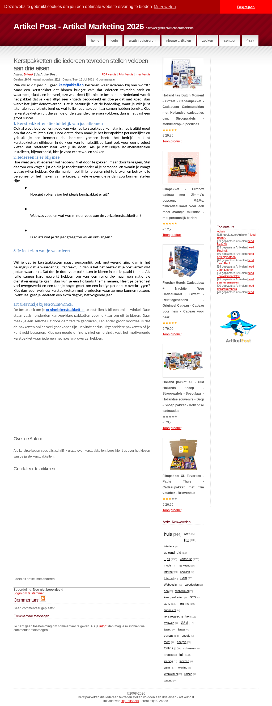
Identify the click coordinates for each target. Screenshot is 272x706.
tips (186, 540)
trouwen (169, 622)
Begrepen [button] (246, 7)
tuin (182, 655)
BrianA (221, 237)
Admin (221, 231)
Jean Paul (223, 263)
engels (186, 635)
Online (168, 648)
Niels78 (222, 244)
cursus (168, 635)
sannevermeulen (228, 282)
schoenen (189, 648)
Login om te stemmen (29, 593)
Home (95, 41)
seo (166, 591)
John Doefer (225, 269)
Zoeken (207, 41)
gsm (167, 667)
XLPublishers (130, 701)
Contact (229, 41)
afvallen (185, 571)
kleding (168, 661)
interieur (169, 546)
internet (168, 571)
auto (167, 604)
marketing (184, 565)
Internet (169, 578)
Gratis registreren (142, 41)
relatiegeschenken (177, 616)
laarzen (184, 661)
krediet (168, 654)
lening (167, 629)
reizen (188, 673)
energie (181, 642)
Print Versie (125, 74)
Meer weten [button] (165, 7)
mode (167, 565)
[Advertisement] (82, 385)
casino (168, 680)
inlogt (103, 626)
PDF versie (108, 74)
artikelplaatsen (226, 257)
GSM (184, 623)
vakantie (186, 559)
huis (168, 534)
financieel (170, 610)
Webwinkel (171, 673)
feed (253, 234)
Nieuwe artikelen (178, 41)
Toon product (172, 141)
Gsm (183, 578)
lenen (181, 629)
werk (187, 533)
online (184, 604)
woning (182, 667)
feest (167, 642)
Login (114, 41)
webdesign (192, 584)
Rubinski (222, 250)
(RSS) (250, 41)
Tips (167, 559)
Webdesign (171, 584)
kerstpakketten (173, 597)
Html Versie (142, 74)
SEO (193, 597)
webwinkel (182, 591)
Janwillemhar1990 (228, 276)
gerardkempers (227, 288)
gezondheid (172, 553)
